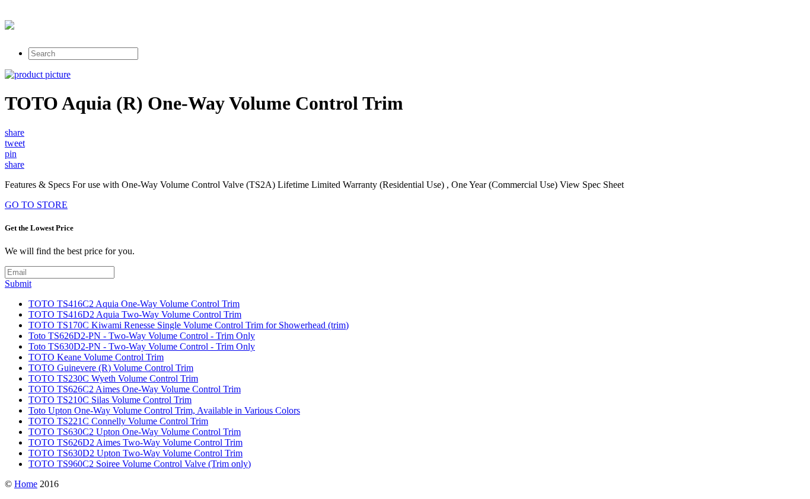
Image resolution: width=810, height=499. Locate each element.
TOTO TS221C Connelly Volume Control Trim (118, 421)
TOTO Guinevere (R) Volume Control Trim (110, 368)
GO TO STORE (36, 205)
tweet (15, 143)
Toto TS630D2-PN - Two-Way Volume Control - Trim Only (141, 346)
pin (11, 154)
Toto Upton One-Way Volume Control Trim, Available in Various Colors (164, 410)
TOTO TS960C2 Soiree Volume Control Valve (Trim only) (139, 464)
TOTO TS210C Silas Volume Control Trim (110, 400)
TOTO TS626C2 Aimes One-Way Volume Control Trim (134, 389)
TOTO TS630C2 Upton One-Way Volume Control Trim (134, 432)
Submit (18, 284)
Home (25, 484)
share (14, 132)
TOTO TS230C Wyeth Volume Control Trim (113, 378)
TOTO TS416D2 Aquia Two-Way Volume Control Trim (134, 314)
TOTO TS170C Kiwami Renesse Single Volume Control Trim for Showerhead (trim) (188, 325)
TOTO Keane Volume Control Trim (96, 357)
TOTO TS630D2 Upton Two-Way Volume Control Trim (135, 453)
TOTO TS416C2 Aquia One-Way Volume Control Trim (134, 304)
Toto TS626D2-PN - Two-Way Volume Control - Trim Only (141, 336)
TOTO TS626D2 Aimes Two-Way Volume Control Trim (135, 442)
